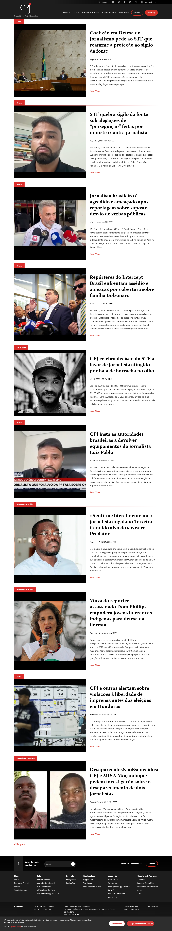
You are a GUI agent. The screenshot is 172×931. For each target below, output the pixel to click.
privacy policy (16, 926)
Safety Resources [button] (90, 12)
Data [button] (75, 12)
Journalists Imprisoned (46, 883)
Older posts (19, 844)
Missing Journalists (44, 886)
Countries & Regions (147, 876)
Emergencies (71, 879)
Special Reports (20, 890)
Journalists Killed (43, 879)
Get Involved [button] (108, 12)
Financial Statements (116, 893)
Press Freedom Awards (92, 886)
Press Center (113, 890)
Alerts (16, 879)
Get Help (151, 12)
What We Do (113, 879)
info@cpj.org (153, 906)
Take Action (87, 883)
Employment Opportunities (119, 886)
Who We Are (113, 883)
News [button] (65, 12)
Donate (137, 12)
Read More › (95, 91)
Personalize (117, 923)
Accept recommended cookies (140, 923)
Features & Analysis (21, 883)
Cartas (19, 21)
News (16, 876)
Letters (17, 886)
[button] (155, 2)
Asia (139, 893)
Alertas (19, 103)
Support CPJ (88, 879)
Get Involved (89, 876)
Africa (139, 890)
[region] (86, 924)
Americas (141, 879)
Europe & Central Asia (145, 883)
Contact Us (112, 897)
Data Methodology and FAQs (48, 893)
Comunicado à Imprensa (26, 758)
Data (39, 876)
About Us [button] (123, 12)
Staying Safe (70, 883)
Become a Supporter (130, 863)
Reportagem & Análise (25, 504)
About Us (112, 876)
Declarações (21, 347)
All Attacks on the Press (46, 890)
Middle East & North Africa (147, 886)
